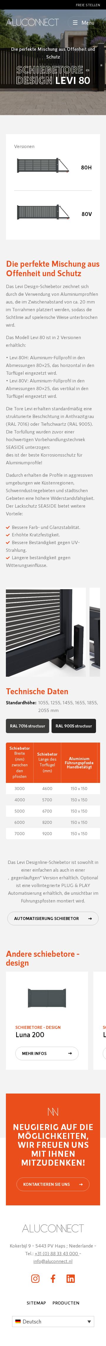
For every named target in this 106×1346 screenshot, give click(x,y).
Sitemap (36, 1302)
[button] (53, 1321)
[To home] (32, 22)
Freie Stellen (88, 5)
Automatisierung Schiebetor (46, 918)
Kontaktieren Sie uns (46, 1184)
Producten (66, 1302)
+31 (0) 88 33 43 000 (57, 1253)
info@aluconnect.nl (53, 1261)
